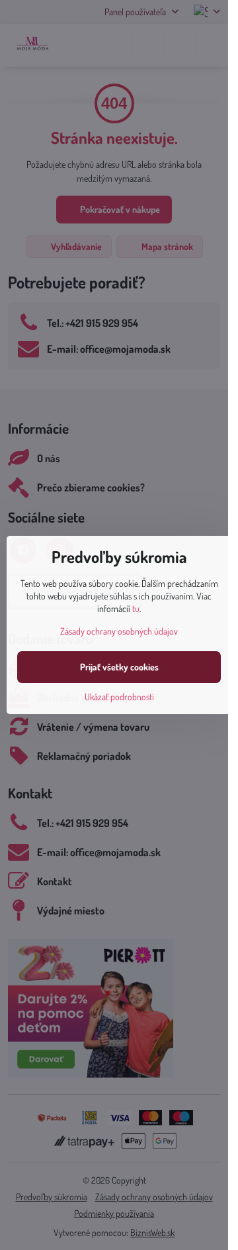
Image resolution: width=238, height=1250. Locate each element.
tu (135, 608)
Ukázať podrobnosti (119, 696)
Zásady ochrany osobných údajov (119, 631)
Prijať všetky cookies (119, 666)
